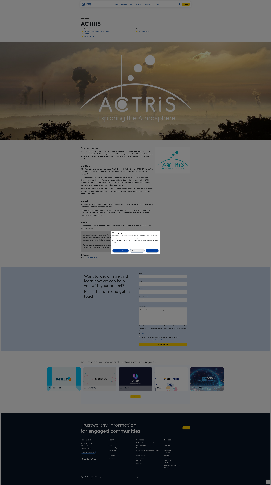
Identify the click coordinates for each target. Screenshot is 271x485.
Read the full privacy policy (118, 246)
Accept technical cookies (120, 250)
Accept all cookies (152, 250)
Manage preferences (137, 250)
